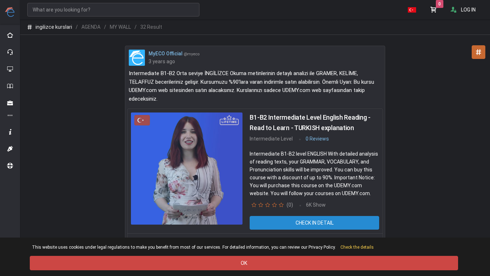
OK (244, 263)
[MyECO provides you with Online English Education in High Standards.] (10, 12)
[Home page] (10, 35)
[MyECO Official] (137, 57)
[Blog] (10, 149)
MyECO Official (166, 53)
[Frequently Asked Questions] (10, 165)
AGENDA (90, 27)
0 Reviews (317, 139)
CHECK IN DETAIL (315, 223)
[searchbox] (113, 9)
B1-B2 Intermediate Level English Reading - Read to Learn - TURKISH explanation (310, 122)
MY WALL (120, 27)
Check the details (357, 247)
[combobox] (113, 10)
